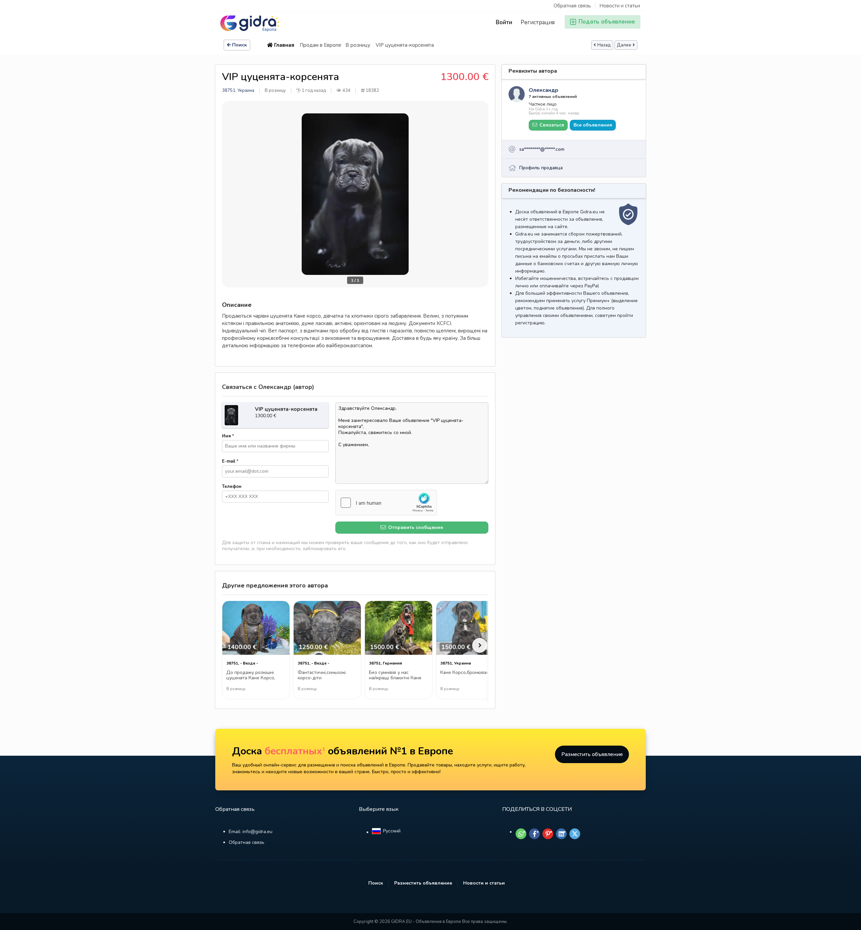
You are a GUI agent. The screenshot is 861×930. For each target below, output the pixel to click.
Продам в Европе (320, 45)
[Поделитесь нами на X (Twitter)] (574, 833)
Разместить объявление (592, 754)
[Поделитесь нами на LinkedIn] (561, 833)
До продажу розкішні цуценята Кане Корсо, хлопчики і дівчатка (250, 675)
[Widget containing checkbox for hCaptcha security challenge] (386, 502)
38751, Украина (238, 90)
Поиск (239, 45)
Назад (604, 45)
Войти (504, 22)
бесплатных (295, 751)
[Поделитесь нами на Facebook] (534, 833)
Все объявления (592, 125)
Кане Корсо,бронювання (467, 673)
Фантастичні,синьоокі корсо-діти (322, 675)
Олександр (543, 90)
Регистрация (538, 22)
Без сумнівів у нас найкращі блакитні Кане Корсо (395, 675)
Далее (624, 45)
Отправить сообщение (415, 527)
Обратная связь (572, 5)
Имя (228, 436)
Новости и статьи (619, 5)
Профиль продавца (541, 168)
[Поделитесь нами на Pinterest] (547, 833)
